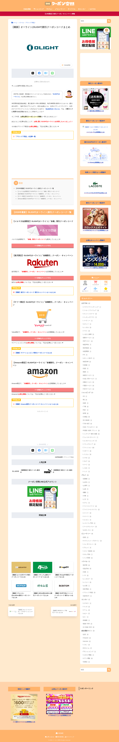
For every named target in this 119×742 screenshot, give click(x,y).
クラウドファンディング (92, 307)
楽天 (85, 634)
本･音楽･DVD (88, 627)
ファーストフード (90, 506)
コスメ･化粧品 (89, 551)
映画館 (86, 620)
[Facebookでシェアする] (39, 73)
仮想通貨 (87, 351)
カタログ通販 (88, 655)
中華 (85, 496)
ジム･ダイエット (89, 544)
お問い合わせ (50, 737)
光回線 (86, 365)
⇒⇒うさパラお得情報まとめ (95, 132)
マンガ (86, 606)
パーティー (87, 320)
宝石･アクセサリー (90, 427)
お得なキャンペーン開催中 (95, 240)
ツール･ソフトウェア (91, 310)
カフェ (86, 502)
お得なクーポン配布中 (59, 689)
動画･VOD (87, 623)
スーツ (86, 464)
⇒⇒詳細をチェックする (42, 245)
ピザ (85, 499)
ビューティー (61, 9)
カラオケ (87, 603)
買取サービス (88, 382)
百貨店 (86, 662)
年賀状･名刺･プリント (91, 430)
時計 (85, 410)
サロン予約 (87, 554)
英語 (85, 368)
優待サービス (88, 337)
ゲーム (86, 610)
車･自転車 (87, 420)
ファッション (88, 447)
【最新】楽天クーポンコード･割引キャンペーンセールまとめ (35, 292)
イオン (86, 644)
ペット (86, 471)
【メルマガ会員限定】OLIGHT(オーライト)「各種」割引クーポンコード (38, 191)
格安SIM (87, 361)
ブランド (87, 547)
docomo (86, 641)
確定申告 (87, 344)
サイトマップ (70, 737)
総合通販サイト (88, 631)
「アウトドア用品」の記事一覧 (25, 136)
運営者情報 (60, 737)
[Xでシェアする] (32, 73)
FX (85, 354)
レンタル (87, 327)
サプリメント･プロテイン (92, 540)
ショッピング (39, 9)
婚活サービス (88, 375)
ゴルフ (86, 461)
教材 (85, 372)
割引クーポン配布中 (95, 83)
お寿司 (86, 485)
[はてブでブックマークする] (45, 73)
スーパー (87, 513)
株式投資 (87, 348)
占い (85, 617)
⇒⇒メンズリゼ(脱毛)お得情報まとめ (95, 268)
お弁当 (86, 482)
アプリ (86, 331)
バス (85, 575)
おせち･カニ (88, 530)
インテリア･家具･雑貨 (91, 434)
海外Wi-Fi (87, 596)
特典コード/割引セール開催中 (95, 172)
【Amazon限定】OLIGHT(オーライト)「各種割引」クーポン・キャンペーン (39, 198)
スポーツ (87, 451)
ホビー (86, 613)
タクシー (87, 324)
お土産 (86, 585)
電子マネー (87, 341)
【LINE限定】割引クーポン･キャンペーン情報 (59, 14)
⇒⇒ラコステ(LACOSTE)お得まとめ (95, 193)
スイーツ (87, 516)
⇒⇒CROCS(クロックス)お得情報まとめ (95, 230)
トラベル (72, 9)
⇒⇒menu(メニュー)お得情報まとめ (59, 715)
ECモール (87, 648)
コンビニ (87, 519)
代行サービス (88, 389)
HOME (60, 733)
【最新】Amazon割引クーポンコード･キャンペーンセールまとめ (36, 404)
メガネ (86, 468)
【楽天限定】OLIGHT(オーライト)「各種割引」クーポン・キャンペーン (38, 194)
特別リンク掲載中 (24, 689)
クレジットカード (90, 313)
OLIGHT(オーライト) (53, 109)
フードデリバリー (90, 526)
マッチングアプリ (89, 317)
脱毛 (85, 537)
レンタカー (87, 579)
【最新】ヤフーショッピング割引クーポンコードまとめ (33, 353)
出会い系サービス (89, 378)
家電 (85, 413)
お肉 (85, 489)
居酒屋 (86, 478)
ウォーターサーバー (90, 437)
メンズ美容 (87, 558)
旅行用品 (87, 589)
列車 (85, 572)
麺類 (85, 492)
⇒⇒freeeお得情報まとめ (95, 162)
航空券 (86, 565)
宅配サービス (88, 385)
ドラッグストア (89, 444)
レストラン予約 (89, 523)
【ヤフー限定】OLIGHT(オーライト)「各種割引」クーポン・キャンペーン (39, 196)
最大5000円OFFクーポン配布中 (95, 142)
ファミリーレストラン (91, 509)
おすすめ (93, 9)
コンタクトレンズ (89, 440)
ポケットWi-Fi (88, 358)
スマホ (86, 458)
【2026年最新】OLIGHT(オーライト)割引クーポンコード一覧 (34, 188)
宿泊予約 (87, 568)
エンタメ (82, 9)
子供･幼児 (87, 423)
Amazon (87, 638)
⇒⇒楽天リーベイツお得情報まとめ (24, 722)
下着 (85, 406)
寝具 (85, 403)
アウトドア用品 (69, 457)
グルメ (50, 9)
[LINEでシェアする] (52, 73)
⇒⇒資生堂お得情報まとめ (95, 111)
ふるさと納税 (88, 334)
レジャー (87, 582)
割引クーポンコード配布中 (95, 121)
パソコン (87, 454)
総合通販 (28, 9)
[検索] (109, 21)
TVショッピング (89, 651)
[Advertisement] (43, 160)
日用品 (86, 417)
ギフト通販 (87, 658)
